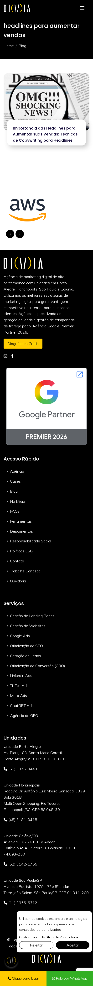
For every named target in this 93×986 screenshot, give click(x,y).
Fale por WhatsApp (71, 978)
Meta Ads (18, 695)
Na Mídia (17, 501)
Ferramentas (21, 521)
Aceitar (73, 945)
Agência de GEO (24, 715)
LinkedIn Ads (21, 675)
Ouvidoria (18, 581)
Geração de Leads (25, 655)
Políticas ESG (21, 551)
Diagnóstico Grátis (23, 343)
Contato (17, 561)
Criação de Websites (28, 625)
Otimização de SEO (26, 645)
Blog (14, 491)
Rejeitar (36, 945)
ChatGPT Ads (22, 705)
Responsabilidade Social (30, 541)
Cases (15, 481)
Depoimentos (21, 531)
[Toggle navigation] (82, 8)
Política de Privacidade (60, 937)
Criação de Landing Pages (32, 615)
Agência (17, 471)
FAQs (15, 511)
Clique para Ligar (25, 978)
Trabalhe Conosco (25, 571)
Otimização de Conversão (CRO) (37, 665)
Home (9, 45)
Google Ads (20, 635)
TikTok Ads (19, 685)
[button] (20, 234)
